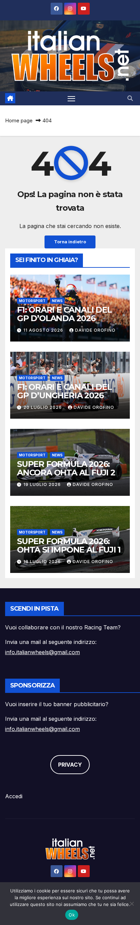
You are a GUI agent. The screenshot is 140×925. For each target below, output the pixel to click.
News (57, 301)
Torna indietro (70, 241)
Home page (19, 120)
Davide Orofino (95, 330)
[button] (130, 98)
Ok (72, 915)
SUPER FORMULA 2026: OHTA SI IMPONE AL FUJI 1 (69, 545)
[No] (131, 903)
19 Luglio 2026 (42, 484)
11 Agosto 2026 (44, 330)
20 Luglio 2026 (43, 407)
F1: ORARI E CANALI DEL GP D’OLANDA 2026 (64, 314)
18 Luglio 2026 (42, 561)
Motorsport (32, 301)
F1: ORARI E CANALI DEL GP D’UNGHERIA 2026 (64, 391)
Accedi (13, 796)
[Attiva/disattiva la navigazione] (71, 98)
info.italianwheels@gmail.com (42, 652)
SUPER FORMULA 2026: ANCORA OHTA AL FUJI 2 (66, 468)
